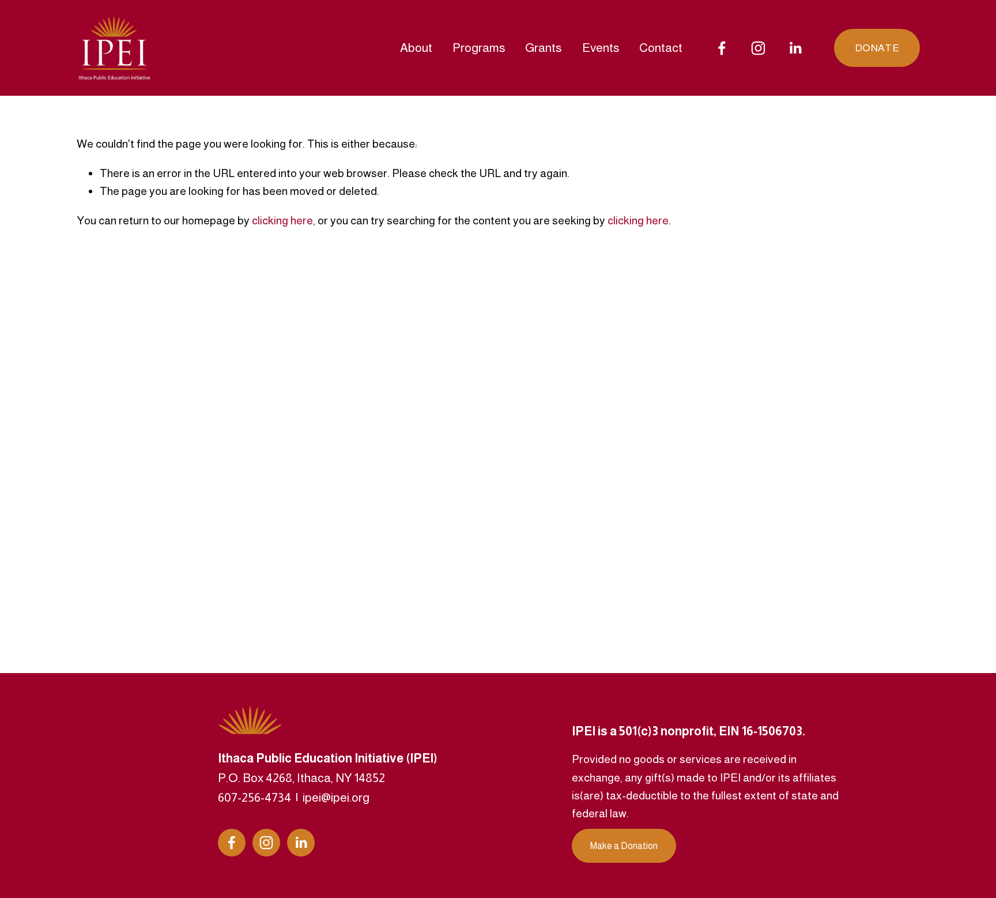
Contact (660, 47)
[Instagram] (758, 48)
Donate (877, 48)
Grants (543, 47)
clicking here (282, 220)
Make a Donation (624, 846)
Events (601, 47)
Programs (478, 47)
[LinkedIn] (795, 48)
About (416, 47)
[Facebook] (722, 48)
